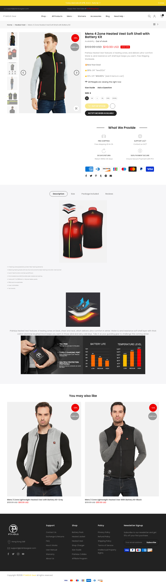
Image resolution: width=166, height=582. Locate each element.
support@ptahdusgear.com (17, 9)
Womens (82, 16)
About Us (50, 558)
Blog (108, 16)
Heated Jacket (78, 536)
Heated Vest (20, 25)
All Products (57, 16)
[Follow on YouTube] (23, 554)
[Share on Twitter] (91, 176)
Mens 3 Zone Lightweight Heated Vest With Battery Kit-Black (113, 499)
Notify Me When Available (100, 113)
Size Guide (90, 87)
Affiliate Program (79, 558)
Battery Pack (77, 532)
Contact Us (51, 532)
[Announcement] (83, 3)
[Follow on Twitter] (13, 554)
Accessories (96, 16)
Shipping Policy (104, 541)
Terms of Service (105, 545)
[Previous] (23, 72)
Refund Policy (104, 536)
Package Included (90, 193)
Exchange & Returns (55, 536)
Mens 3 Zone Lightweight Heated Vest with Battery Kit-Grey (35, 499)
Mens (69, 16)
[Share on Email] (111, 176)
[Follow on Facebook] (8, 554)
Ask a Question (105, 87)
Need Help (118, 16)
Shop (43, 16)
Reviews (109, 193)
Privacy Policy (104, 532)
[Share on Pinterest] (96, 176)
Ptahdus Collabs (79, 554)
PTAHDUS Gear (9, 16)
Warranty (50, 554)
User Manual (51, 550)
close (5, 3)
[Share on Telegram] (106, 176)
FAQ (48, 541)
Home (9, 25)
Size (73, 193)
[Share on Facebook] (86, 176)
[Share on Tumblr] (101, 176)
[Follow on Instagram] (18, 554)
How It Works (51, 545)
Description (58, 193)
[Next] (76, 72)
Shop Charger (78, 545)
